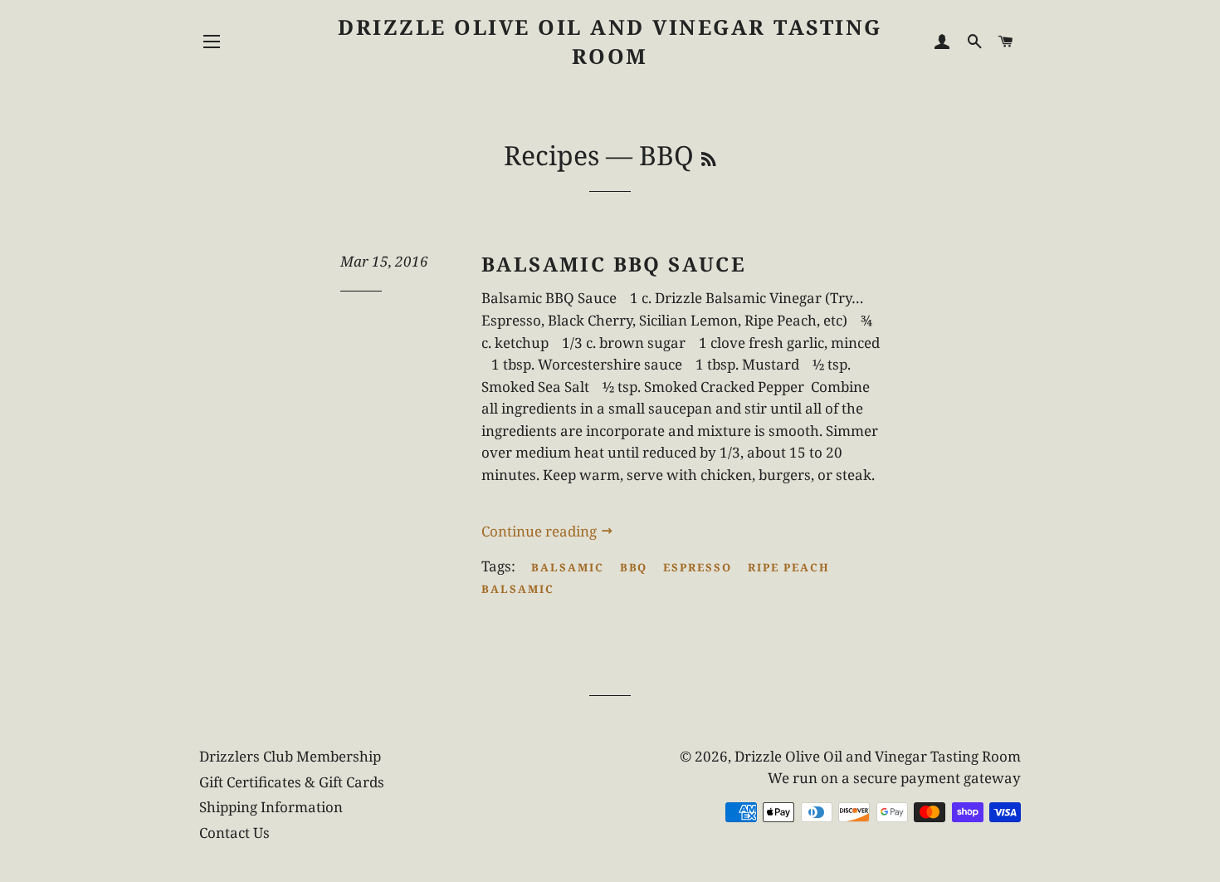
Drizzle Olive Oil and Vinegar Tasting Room (610, 41)
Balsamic (567, 567)
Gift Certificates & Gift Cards (291, 781)
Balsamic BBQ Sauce (613, 263)
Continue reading (540, 531)
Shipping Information (271, 806)
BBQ (634, 567)
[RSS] (708, 159)
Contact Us (234, 832)
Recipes (551, 155)
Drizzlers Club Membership (290, 756)
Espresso (697, 567)
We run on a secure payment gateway (894, 777)
